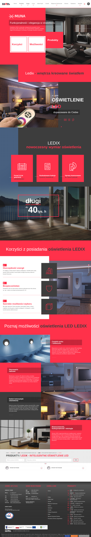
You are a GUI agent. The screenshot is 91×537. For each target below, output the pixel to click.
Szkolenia (73, 3)
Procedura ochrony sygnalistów (55, 518)
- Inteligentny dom (76, 503)
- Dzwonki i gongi (75, 518)
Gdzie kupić (40, 3)
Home (15, 3)
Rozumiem (67, 536)
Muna (60, 452)
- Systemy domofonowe (77, 509)
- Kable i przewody (75, 505)
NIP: (27, 490)
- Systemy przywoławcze (77, 516)
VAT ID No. (28, 493)
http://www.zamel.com (15, 502)
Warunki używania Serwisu (54, 516)
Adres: (6, 492)
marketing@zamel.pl (14, 501)
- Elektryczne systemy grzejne (76, 507)
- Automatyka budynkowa (77, 494)
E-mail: (6, 500)
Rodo (49, 514)
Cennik (47, 3)
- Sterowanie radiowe (76, 520)
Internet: (7, 502)
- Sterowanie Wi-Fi (75, 496)
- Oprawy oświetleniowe (77, 493)
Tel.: (6, 496)
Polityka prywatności (52, 512)
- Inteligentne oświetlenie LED (27, 452)
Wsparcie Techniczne (56, 3)
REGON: (27, 491)
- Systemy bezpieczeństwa (77, 501)
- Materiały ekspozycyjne (77, 521)
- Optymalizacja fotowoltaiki (76, 512)
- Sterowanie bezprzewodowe (75, 499)
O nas (33, 3)
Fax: (6, 499)
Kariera (66, 3)
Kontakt (80, 3)
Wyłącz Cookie (74, 536)
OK (76, 460)
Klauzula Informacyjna (84, 536)
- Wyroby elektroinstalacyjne (78, 523)
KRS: (27, 496)
